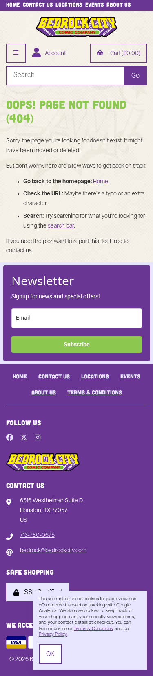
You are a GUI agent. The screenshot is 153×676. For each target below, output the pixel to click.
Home (13, 4)
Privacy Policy (53, 634)
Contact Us (38, 4)
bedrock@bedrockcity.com (53, 551)
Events (94, 4)
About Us (118, 4)
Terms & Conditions (94, 392)
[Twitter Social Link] (23, 438)
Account (54, 53)
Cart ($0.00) (124, 53)
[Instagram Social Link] (38, 438)
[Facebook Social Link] (9, 438)
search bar (61, 226)
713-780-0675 (37, 535)
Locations (68, 4)
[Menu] (16, 53)
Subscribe (77, 344)
